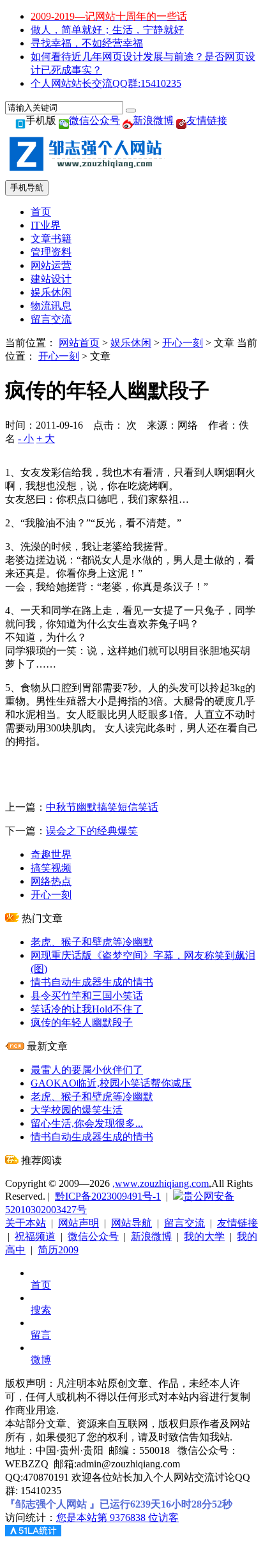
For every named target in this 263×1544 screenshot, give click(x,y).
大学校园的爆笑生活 (77, 1109)
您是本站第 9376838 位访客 (117, 1517)
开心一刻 (182, 342)
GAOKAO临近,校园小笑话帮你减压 (111, 1083)
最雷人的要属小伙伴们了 (87, 1069)
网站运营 (51, 265)
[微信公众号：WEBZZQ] (64, 120)
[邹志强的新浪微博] (128, 120)
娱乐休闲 (51, 292)
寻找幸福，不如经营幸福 (87, 43)
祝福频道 (35, 1236)
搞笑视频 (51, 867)
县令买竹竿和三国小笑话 (87, 995)
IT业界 (46, 225)
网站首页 (79, 342)
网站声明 (78, 1223)
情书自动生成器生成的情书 (92, 982)
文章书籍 (51, 238)
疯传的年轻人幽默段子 (82, 1022)
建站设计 (51, 278)
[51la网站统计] (33, 1532)
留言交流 (51, 319)
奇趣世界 (51, 854)
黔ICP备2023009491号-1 (108, 1196)
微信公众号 (94, 120)
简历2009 (58, 1249)
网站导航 (131, 1223)
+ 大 (45, 438)
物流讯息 (51, 305)
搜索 (41, 1309)
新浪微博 (153, 120)
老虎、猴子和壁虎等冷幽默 (92, 941)
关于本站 (25, 1223)
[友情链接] (181, 120)
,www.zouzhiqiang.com (160, 1183)
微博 (41, 1359)
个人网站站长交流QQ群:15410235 (106, 83)
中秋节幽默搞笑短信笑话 (102, 807)
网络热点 (51, 881)
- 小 (26, 438)
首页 (41, 211)
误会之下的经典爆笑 (92, 830)
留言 (41, 1334)
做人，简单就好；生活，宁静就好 (107, 29)
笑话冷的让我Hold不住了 (87, 1009)
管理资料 (51, 252)
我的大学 (204, 1236)
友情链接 (206, 120)
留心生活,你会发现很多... (87, 1123)
